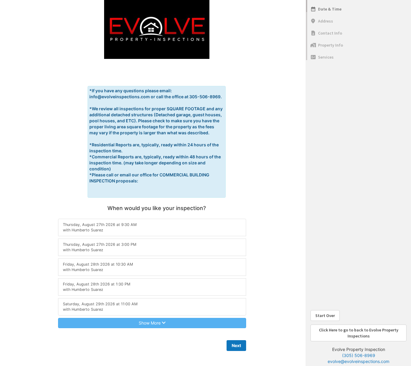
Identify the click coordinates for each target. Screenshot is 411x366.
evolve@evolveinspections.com (358, 361)
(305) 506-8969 (358, 355)
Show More (150, 322)
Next (236, 345)
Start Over (325, 315)
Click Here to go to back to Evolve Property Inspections (358, 333)
